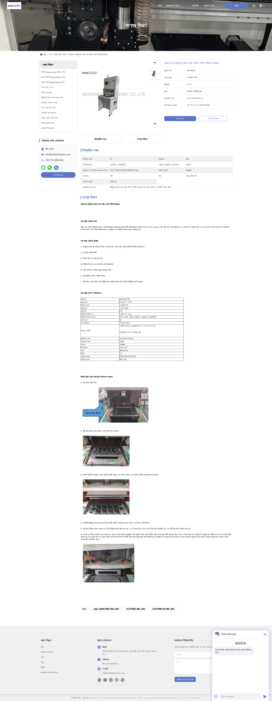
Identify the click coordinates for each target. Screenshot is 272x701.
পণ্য (185, 5)
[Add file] (216, 696)
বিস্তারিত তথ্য (100, 139)
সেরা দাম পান (180, 119)
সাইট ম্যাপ (86, 698)
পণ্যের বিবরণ (142, 139)
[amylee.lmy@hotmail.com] (123, 681)
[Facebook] (105, 681)
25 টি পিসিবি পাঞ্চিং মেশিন (135, 609)
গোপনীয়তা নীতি (75, 698)
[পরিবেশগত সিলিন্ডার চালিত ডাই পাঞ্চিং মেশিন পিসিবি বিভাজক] (113, 94)
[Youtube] (111, 681)
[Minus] (265, 634)
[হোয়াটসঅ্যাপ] (43, 167)
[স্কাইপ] (56, 167)
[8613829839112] (117, 681)
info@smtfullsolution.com (58, 154)
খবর (42, 662)
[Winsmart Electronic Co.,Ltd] (14, 5)
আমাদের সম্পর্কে (172, 5)
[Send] (265, 696)
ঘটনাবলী (195, 5)
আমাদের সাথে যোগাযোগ (210, 5)
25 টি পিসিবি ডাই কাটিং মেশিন (163, 609)
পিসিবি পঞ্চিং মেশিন (60, 54)
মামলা (43, 667)
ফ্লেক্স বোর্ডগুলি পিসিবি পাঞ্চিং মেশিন (106, 609)
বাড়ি (160, 5)
